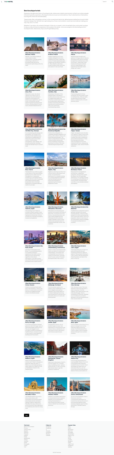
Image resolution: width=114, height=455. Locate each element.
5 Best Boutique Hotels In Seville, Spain (55, 321)
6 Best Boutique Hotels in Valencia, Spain (32, 207)
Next (26, 415)
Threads (48, 431)
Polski (25, 436)
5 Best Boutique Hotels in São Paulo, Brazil (34, 246)
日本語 (25, 445)
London (70, 439)
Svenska (26, 441)
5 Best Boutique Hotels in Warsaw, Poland (32, 53)
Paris (69, 426)
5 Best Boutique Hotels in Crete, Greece (32, 284)
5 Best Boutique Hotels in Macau (78, 53)
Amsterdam (71, 434)
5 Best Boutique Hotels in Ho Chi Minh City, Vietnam (33, 129)
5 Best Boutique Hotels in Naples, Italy (55, 168)
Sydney (70, 447)
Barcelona (70, 429)
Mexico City (71, 435)
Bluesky (48, 434)
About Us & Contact (29, 426)
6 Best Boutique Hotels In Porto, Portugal (32, 321)
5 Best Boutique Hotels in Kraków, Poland (55, 53)
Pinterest (48, 432)
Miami (69, 428)
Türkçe (26, 439)
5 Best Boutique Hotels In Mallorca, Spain (32, 357)
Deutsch (26, 432)
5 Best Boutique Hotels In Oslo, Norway (78, 284)
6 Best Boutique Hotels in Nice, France (32, 168)
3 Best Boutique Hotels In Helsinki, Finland (55, 393)
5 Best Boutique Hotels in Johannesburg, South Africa (56, 246)
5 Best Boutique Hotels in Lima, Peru (32, 91)
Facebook (48, 428)
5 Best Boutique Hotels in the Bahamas (79, 207)
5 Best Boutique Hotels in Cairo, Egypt (78, 246)
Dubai (69, 442)
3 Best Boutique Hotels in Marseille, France (32, 393)
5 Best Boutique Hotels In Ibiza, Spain (78, 321)
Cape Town (71, 444)
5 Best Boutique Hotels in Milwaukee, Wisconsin (55, 207)
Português (26, 444)
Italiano (26, 435)
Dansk (25, 442)
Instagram (48, 426)
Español (26, 431)
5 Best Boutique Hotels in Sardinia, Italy (55, 91)
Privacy (26, 428)
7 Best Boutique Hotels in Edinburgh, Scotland (55, 284)
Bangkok (70, 441)
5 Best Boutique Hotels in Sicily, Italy (78, 91)
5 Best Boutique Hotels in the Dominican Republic (56, 129)
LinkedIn (48, 435)
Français (26, 434)
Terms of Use (27, 429)
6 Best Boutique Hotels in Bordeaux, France (78, 168)
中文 (25, 447)
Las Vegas (70, 432)
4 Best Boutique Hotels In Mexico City (78, 357)
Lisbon (69, 436)
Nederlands (27, 438)
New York (70, 431)
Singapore (70, 445)
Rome (69, 438)
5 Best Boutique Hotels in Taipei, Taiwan (78, 129)
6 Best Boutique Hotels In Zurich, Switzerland (78, 393)
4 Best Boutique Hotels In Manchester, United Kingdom (55, 358)
